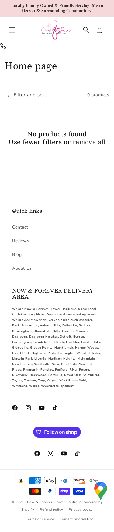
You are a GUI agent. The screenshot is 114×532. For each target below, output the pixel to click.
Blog (17, 254)
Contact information (77, 519)
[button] (12, 30)
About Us (22, 268)
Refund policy (51, 509)
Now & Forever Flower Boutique (54, 502)
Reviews (20, 241)
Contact (20, 227)
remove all (89, 142)
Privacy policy (81, 509)
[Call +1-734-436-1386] (3, 46)
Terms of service (40, 519)
